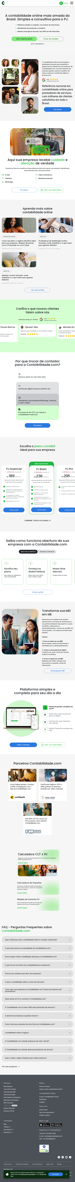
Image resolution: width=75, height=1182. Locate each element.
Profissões (42, 1099)
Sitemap (59, 1164)
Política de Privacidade (27, 1174)
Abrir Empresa (8, 1086)
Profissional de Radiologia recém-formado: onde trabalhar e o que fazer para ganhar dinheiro (55, 243)
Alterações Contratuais (11, 1100)
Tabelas (6, 1127)
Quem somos (43, 1109)
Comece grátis (14, 510)
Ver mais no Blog (37, 290)
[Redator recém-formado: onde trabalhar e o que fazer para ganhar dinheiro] (19, 259)
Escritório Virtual (9, 1111)
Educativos (7, 1132)
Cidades (42, 1102)
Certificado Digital (9, 1094)
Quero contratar (23, 745)
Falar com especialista (52, 190)
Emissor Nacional (9, 1108)
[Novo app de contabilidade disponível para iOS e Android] (44, 1125)
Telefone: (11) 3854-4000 (47, 1133)
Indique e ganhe (44, 1115)
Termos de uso (8, 1164)
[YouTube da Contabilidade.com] (66, 1157)
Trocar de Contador (10, 1089)
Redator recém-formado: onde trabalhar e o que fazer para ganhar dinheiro (17, 277)
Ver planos (58, 109)
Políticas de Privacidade (22, 1164)
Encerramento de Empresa (12, 1097)
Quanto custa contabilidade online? (50, 1089)
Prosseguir (55, 1174)
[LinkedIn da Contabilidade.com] (62, 1157)
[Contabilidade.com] (3, 3)
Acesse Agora (23, 862)
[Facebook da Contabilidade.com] (70, 1157)
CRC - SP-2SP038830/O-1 (47, 1139)
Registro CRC (49, 1164)
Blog (5, 1124)
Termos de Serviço (37, 1164)
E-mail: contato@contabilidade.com (50, 1136)
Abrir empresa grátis (24, 39)
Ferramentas (8, 1129)
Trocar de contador (50, 39)
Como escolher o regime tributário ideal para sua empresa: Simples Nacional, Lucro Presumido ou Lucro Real (19, 243)
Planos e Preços (44, 1086)
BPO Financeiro (8, 1103)
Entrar (66, 3)
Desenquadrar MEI (57, 671)
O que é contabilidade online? (49, 1096)
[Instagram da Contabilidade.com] (59, 1157)
